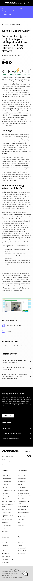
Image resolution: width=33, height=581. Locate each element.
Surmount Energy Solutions (11, 78)
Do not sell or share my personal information (13, 571)
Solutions (5, 471)
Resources (5, 537)
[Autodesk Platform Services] (12, 3)
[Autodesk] (10, 451)
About (20, 537)
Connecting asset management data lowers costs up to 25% (14, 361)
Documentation (23, 471)
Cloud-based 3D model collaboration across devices (14, 368)
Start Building (6, 429)
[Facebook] (30, 456)
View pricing (8, 416)
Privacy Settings (15, 570)
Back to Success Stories (12, 25)
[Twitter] (28, 456)
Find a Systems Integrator (10, 438)
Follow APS (27, 451)
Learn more (7, 14)
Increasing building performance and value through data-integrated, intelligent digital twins (14, 377)
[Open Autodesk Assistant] (25, 573)
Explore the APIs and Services (11, 433)
